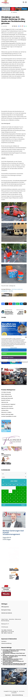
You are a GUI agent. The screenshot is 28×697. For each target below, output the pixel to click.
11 (3, 494)
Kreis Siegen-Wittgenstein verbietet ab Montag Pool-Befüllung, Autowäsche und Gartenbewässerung (14, 651)
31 (24, 501)
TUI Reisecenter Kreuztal (6, 406)
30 (21, 501)
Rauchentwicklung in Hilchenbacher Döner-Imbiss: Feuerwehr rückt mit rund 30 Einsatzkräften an (14, 664)
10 (24, 491)
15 (17, 494)
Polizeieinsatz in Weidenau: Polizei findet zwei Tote (14, 654)
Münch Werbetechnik (6, 394)
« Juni (3, 504)
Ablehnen (4, 353)
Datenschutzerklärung (12, 359)
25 (3, 501)
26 (6, 501)
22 (17, 498)
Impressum (19, 359)
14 (14, 494)
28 (14, 501)
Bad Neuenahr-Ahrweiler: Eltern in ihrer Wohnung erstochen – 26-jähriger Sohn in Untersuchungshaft (14, 656)
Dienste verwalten (13, 347)
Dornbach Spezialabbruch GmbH (8, 416)
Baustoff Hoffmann (5, 400)
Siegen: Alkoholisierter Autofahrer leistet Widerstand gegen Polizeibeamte (12, 659)
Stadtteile (15, 12)
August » (23, 504)
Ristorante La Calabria (6, 412)
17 (24, 494)
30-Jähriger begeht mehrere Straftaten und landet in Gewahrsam (13, 662)
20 (10, 498)
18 (3, 498)
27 (10, 501)
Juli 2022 (14, 481)
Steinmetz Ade (4, 402)
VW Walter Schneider (6, 392)
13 (10, 494)
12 (6, 494)
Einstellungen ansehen (7, 357)
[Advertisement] (14, 94)
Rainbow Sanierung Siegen (7, 414)
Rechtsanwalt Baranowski (7, 398)
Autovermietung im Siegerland (8, 404)
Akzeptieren (5, 350)
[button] (26, 337)
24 (24, 498)
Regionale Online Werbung (7, 408)
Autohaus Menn (4, 410)
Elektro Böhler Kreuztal (6, 396)
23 (21, 498)
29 (17, 501)
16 (21, 494)
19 (6, 498)
